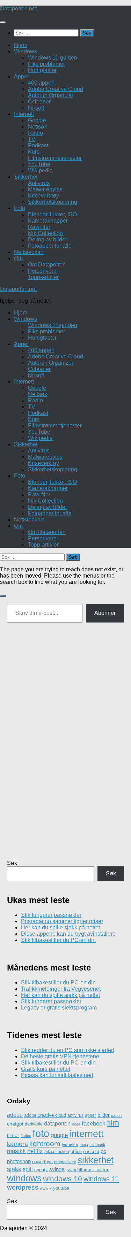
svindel (57, 1169)
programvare (65, 1162)
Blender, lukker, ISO (52, 214)
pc (103, 1151)
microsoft (97, 1145)
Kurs (33, 152)
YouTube (39, 164)
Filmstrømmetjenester (55, 158)
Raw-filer (39, 227)
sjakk (14, 1169)
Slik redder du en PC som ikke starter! (67, 1050)
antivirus (75, 1115)
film (113, 1122)
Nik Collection (45, 233)
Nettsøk (37, 127)
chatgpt (15, 1124)
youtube (61, 1188)
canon (116, 1115)
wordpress (22, 1187)
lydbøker (70, 1144)
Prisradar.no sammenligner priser (62, 921)
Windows (25, 51)
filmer (13, 1135)
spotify (41, 1169)
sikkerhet (96, 1160)
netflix (35, 1151)
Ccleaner (39, 102)
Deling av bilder (47, 239)
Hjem (20, 45)
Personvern (42, 271)
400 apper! (41, 83)
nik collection (56, 1151)
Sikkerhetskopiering (52, 202)
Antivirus (39, 183)
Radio (35, 133)
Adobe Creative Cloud (55, 89)
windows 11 (101, 1179)
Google (37, 120)
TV (31, 139)
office (76, 1151)
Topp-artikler (43, 277)
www (44, 1188)
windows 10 (62, 1179)
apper (90, 1115)
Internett (24, 114)
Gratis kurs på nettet (45, 1069)
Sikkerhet (25, 177)
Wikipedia (40, 170)
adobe (15, 1115)
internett (86, 1134)
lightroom (44, 1143)
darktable (34, 1124)
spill (28, 1169)
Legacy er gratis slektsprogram (59, 1008)
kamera (17, 1143)
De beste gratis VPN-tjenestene (60, 1056)
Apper (21, 76)
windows (24, 1178)
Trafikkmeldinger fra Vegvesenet (61, 989)
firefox (26, 1136)
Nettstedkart (29, 252)
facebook (93, 1123)
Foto (19, 208)
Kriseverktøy (43, 196)
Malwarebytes (45, 189)
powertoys (42, 1161)
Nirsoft (36, 108)
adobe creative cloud (45, 1115)
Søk (12, 863)
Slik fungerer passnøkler (51, 915)
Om (18, 258)
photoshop (19, 1161)
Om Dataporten (47, 265)
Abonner (105, 613)
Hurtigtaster (42, 70)
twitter (102, 1169)
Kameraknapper (48, 221)
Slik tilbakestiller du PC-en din (58, 940)
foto (40, 1133)
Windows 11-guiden (52, 58)
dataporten (57, 1123)
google (59, 1135)
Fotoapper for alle (50, 246)
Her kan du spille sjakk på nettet (60, 927)
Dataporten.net (18, 8)
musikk (16, 1151)
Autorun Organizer (50, 95)
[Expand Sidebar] (3, 596)
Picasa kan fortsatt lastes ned (57, 1075)
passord (91, 1151)
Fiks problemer (46, 64)
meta (84, 1145)
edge (76, 1124)
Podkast (38, 145)
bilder (103, 1115)
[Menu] (3, 22)
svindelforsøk (80, 1169)
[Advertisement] (65, 747)
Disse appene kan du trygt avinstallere (68, 934)
